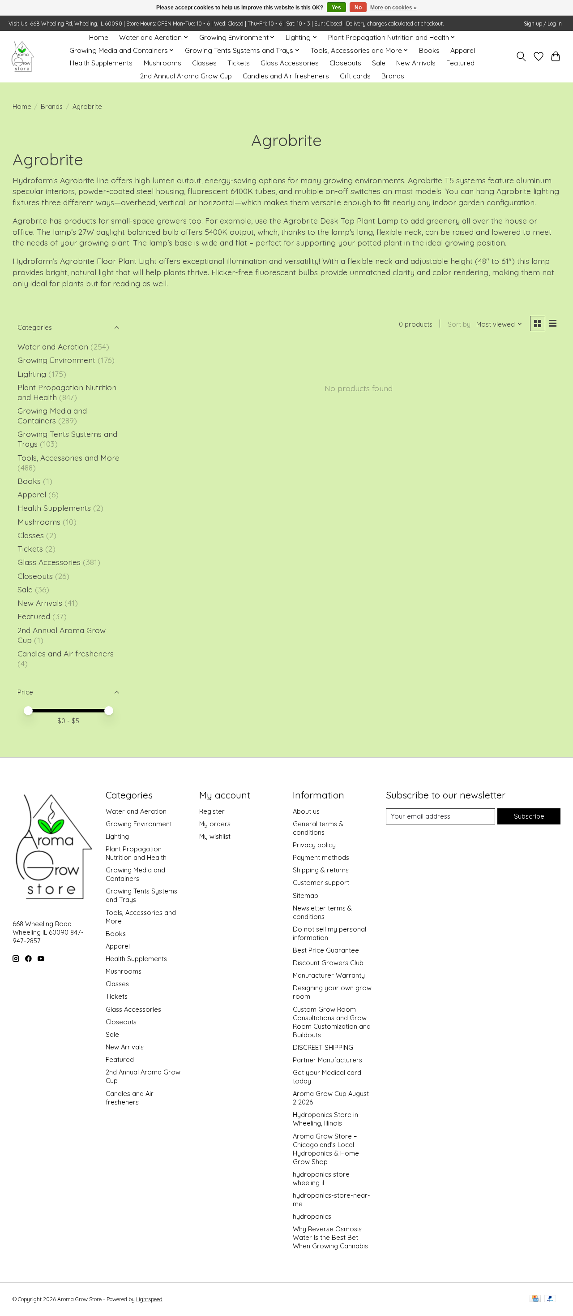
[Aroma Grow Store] (22, 56)
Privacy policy (314, 845)
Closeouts (345, 63)
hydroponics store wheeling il (321, 1178)
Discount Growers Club (328, 962)
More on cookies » (393, 7)
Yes (336, 7)
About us (306, 811)
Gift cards (355, 76)
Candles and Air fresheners (286, 76)
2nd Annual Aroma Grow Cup (186, 76)
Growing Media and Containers (52, 415)
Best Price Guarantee (326, 950)
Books (429, 50)
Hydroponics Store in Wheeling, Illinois (325, 1118)
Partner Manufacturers (327, 1060)
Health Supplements (101, 63)
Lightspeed (149, 1299)
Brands (392, 76)
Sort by (459, 324)
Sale (378, 63)
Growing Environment (56, 360)
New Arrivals (416, 63)
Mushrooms (162, 63)
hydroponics (312, 1216)
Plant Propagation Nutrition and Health (136, 853)
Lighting (32, 374)
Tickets (238, 63)
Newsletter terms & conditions (322, 912)
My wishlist (215, 836)
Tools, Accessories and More (68, 457)
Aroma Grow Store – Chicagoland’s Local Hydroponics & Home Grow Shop (326, 1149)
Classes (204, 63)
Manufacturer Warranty (329, 975)
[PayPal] (550, 1299)
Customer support (321, 882)
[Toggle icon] (520, 56)
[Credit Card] (535, 1299)
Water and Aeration (52, 346)
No (358, 7)
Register (212, 811)
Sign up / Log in (543, 23)
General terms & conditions (318, 828)
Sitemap (305, 895)
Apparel (462, 50)
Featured (460, 63)
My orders (215, 824)
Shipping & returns (321, 870)
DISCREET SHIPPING (323, 1047)
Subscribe (529, 816)
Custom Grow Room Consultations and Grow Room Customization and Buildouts (332, 1022)
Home (98, 37)
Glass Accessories (290, 63)
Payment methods (321, 857)
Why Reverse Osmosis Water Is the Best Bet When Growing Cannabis (330, 1237)
